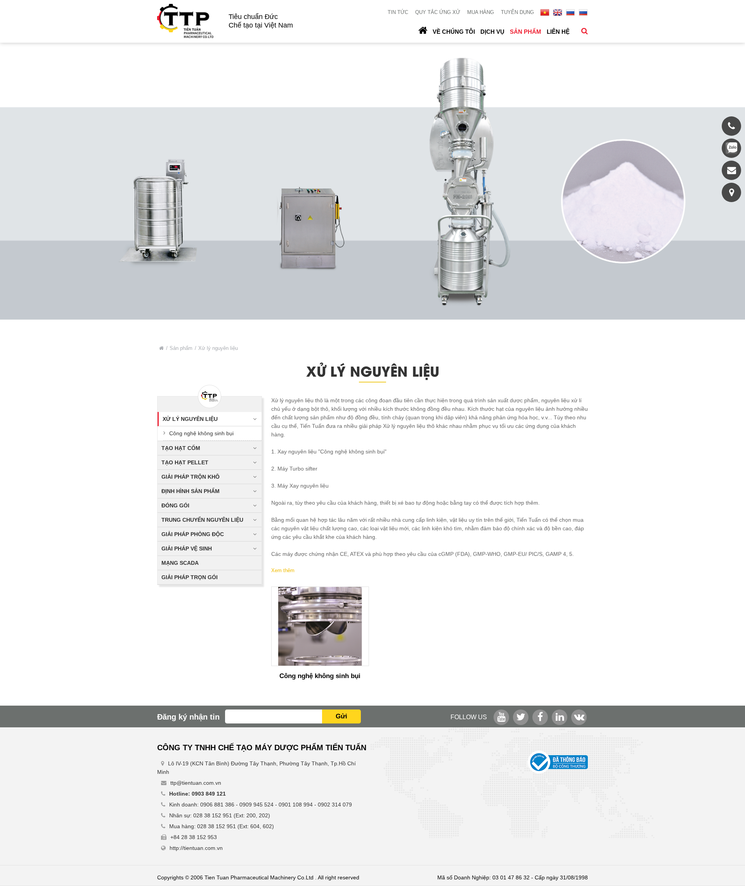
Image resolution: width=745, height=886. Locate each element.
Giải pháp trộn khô (190, 477)
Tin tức (398, 12)
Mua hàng (480, 12)
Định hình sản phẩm (190, 491)
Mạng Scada (180, 563)
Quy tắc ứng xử (437, 12)
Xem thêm (283, 570)
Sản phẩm (525, 31)
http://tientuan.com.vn (196, 848)
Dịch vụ (492, 31)
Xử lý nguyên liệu (190, 419)
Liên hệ (558, 31)
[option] (372, 188)
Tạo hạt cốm (180, 448)
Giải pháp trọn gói (189, 577)
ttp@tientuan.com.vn (195, 783)
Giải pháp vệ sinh (186, 548)
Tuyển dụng (517, 12)
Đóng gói (175, 505)
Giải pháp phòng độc (192, 534)
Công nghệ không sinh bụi (201, 433)
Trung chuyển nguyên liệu (202, 520)
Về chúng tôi (454, 31)
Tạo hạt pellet (184, 462)
